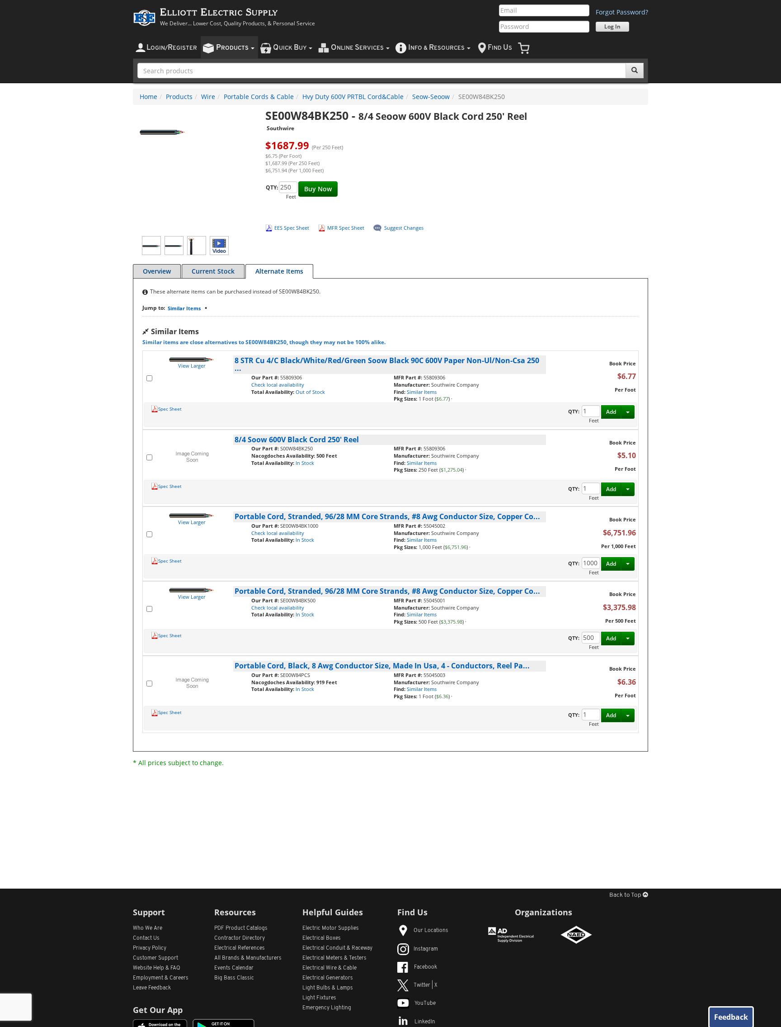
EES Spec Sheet (291, 227)
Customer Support (155, 958)
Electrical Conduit (337, 948)
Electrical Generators (327, 978)
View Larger (191, 365)
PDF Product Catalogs (241, 928)
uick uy (290, 48)
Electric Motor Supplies (330, 928)
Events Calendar (234, 968)
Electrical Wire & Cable (329, 968)
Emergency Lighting (326, 1008)
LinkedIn (424, 1022)
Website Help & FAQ (156, 968)
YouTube (425, 1003)
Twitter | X (426, 985)
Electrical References (239, 948)
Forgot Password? (622, 12)
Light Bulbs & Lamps (327, 988)
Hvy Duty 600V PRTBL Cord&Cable (353, 96)
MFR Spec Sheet (345, 227)
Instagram (426, 949)
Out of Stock (310, 391)
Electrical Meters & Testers (334, 958)
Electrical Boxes (321, 938)
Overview (157, 271)
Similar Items (184, 308)
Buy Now (318, 189)
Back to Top (626, 895)
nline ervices (358, 48)
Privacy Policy (149, 948)
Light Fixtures (319, 998)
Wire (208, 96)
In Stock (305, 462)
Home (148, 96)
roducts (233, 48)
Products (179, 96)
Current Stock (213, 271)
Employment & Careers (160, 978)
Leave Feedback (152, 988)
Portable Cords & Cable (259, 96)
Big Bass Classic (234, 978)
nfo (436, 48)
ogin (171, 48)
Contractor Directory (239, 938)
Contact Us (146, 938)
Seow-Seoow (431, 96)
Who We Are (147, 928)
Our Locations (431, 930)
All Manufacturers (248, 958)
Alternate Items (279, 271)
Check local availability (277, 384)
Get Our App (158, 1009)
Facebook (425, 967)
